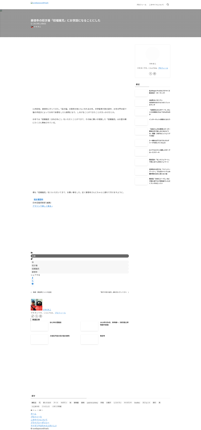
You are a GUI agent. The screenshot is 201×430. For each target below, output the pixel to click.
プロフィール (60, 312)
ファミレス (46, 406)
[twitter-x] (36, 316)
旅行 (154, 402)
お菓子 (108, 402)
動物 (82, 402)
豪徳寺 (34, 271)
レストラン (117, 402)
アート (56, 402)
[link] (32, 316)
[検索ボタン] (167, 4)
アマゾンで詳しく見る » (43, 206)
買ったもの (47, 402)
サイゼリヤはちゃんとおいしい (44, 425)
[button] (32, 278)
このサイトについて (39, 419)
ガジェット (146, 402)
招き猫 (34, 265)
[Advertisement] (80, 231)
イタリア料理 (56, 406)
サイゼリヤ (128, 402)
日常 (34, 256)
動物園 (76, 402)
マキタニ (47, 309)
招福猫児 (35, 268)
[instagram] (40, 316)
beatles (137, 402)
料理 (102, 402)
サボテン (64, 402)
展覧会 (34, 402)
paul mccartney (92, 402)
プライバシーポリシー (40, 422)
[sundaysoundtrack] (39, 4)
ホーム (33, 413)
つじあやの (35, 406)
